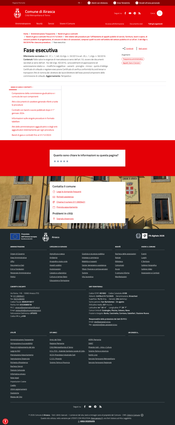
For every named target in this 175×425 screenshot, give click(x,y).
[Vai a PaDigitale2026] (150, 236)
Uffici (12, 261)
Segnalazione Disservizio (20, 358)
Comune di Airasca (40, 11)
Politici (12, 276)
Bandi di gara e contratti (68, 33)
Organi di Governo (17, 253)
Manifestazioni (121, 276)
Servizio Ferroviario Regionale (100, 362)
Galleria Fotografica (149, 265)
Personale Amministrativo (20, 272)
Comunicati (119, 265)
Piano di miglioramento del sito (22, 347)
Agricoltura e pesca (57, 253)
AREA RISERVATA (87, 421)
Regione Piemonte (18, 3)
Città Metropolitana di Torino (37, 15)
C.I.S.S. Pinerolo (56, 358)
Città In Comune (133, 415)
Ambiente (53, 257)
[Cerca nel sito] (159, 13)
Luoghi (144, 257)
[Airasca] (17, 13)
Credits (13, 385)
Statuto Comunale (17, 370)
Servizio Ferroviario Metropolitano (101, 358)
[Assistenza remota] (142, 415)
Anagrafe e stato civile (58, 261)
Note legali (14, 377)
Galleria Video (146, 269)
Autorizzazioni (55, 269)
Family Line (92, 354)
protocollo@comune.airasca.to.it (28, 310)
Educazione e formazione (59, 280)
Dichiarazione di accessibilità (21, 343)
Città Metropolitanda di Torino (61, 347)
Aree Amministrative (18, 257)
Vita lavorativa (87, 276)
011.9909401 (18, 296)
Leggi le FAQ (15, 351)
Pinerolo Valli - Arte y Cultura (100, 347)
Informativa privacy (18, 373)
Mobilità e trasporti (89, 261)
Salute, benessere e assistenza (94, 265)
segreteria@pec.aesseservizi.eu (105, 324)
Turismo (85, 272)
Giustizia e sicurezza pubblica (93, 253)
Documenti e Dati (17, 265)
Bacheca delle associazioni (125, 253)
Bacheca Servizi (16, 366)
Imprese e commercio (90, 257)
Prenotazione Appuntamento (21, 354)
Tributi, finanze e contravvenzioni (95, 269)
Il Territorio (145, 261)
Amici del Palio (55, 339)
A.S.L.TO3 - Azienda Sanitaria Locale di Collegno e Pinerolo (73, 351)
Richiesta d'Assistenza (19, 362)
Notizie (118, 257)
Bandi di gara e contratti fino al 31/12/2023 (44, 36)
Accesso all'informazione (114, 23)
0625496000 (19, 298)
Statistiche (14, 393)
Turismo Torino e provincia (98, 351)
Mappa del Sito (16, 396)
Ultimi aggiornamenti (18, 389)
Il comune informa (122, 272)
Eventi (143, 253)
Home (25, 33)
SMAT (90, 343)
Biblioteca (119, 261)
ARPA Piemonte (94, 339)
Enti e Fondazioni (17, 269)
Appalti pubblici (56, 265)
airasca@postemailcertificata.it (27, 307)
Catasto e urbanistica (58, 272)
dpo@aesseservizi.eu (102, 321)
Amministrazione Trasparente (43, 33)
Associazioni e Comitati (150, 272)
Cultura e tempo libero (58, 276)
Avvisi (117, 269)
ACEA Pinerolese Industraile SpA (62, 354)
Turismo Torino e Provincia (60, 362)
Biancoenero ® (97, 418)
